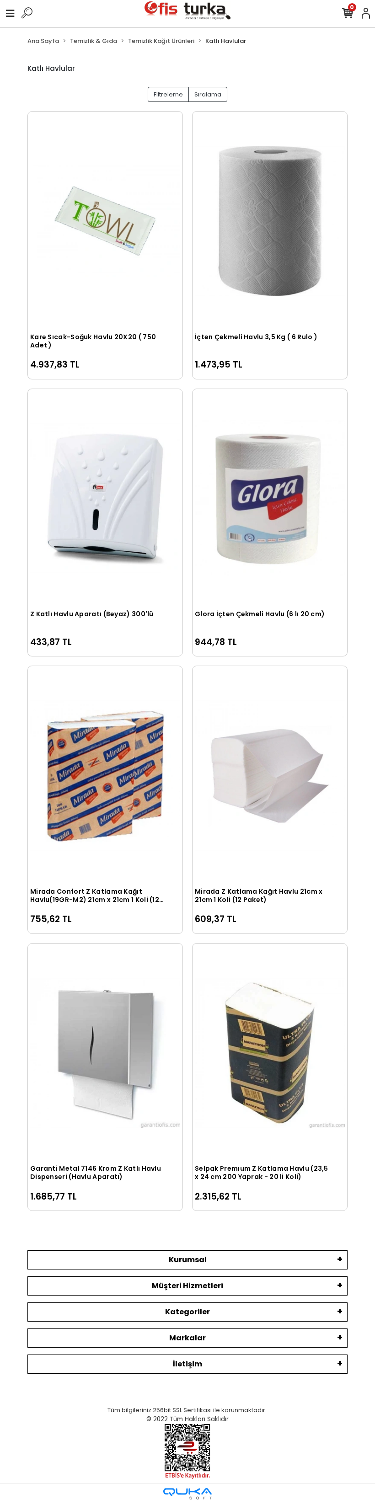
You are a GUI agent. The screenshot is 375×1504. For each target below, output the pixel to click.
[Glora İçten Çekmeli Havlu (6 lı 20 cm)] (270, 498)
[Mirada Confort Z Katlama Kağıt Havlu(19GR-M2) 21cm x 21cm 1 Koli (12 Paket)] (105, 775)
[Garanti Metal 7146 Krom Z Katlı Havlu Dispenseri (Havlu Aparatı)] (105, 1053)
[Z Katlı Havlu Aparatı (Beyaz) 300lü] (105, 498)
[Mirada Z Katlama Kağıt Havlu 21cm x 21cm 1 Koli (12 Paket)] (270, 775)
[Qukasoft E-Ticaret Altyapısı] (187, 1493)
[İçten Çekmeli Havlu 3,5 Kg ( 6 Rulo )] (270, 221)
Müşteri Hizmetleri (187, 1285)
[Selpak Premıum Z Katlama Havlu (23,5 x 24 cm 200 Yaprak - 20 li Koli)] (270, 1053)
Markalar (187, 1338)
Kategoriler (187, 1312)
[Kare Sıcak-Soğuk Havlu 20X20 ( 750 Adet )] (105, 221)
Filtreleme (168, 94)
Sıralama (207, 94)
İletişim (187, 1364)
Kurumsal (188, 1259)
